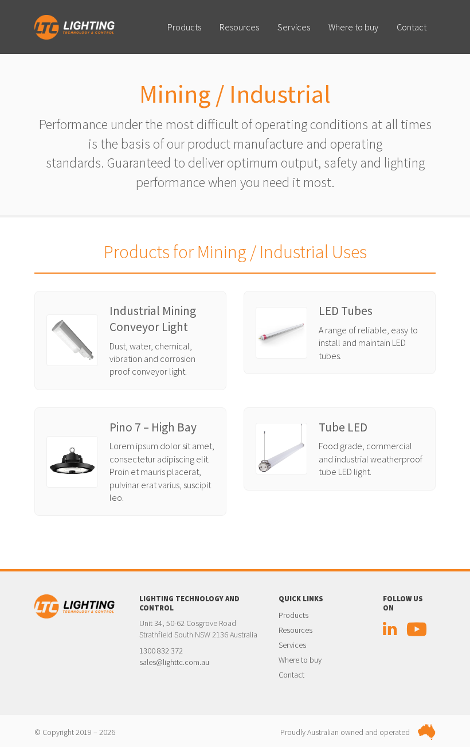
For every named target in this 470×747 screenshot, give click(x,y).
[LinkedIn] (390, 632)
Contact (411, 27)
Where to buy (353, 27)
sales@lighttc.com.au (174, 662)
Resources (239, 27)
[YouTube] (416, 632)
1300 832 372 (161, 650)
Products (184, 27)
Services (293, 27)
